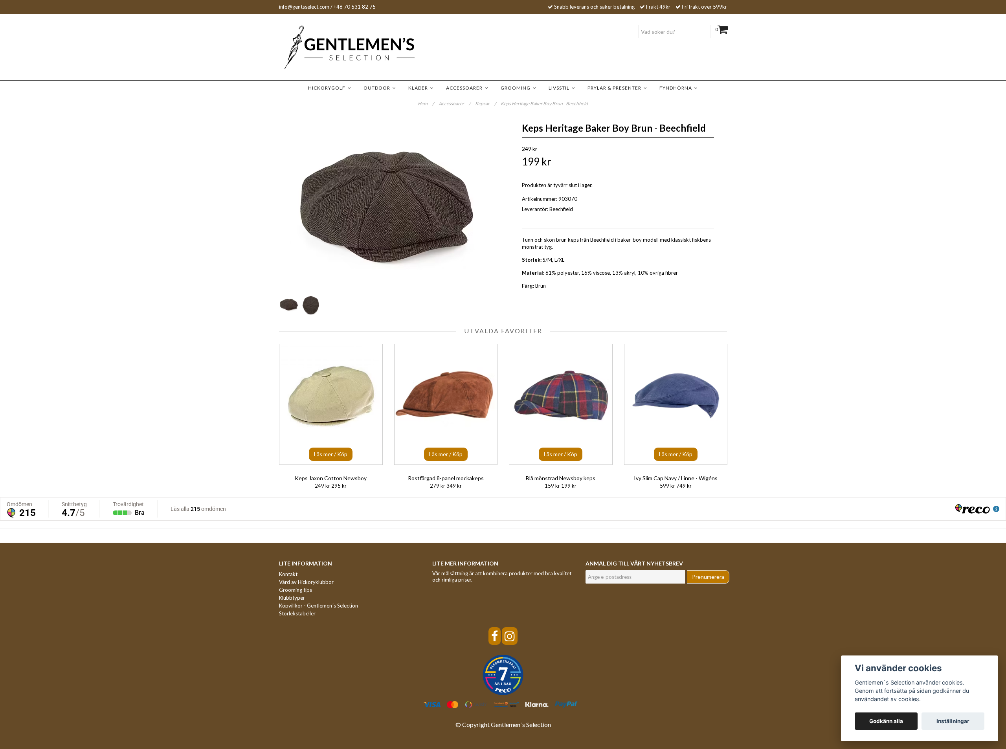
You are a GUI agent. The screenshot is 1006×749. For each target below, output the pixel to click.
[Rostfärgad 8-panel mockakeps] (446, 404)
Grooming (517, 88)
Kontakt (288, 574)
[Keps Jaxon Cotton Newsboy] (331, 404)
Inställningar (952, 721)
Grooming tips (295, 590)
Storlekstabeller (297, 613)
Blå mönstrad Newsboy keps (560, 478)
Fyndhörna (676, 88)
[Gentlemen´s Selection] (338, 47)
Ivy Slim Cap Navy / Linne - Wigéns (676, 478)
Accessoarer (465, 88)
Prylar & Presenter (615, 88)
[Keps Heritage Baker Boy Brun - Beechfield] (388, 206)
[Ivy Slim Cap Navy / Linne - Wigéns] (676, 404)
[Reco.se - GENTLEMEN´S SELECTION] (503, 675)
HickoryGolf (328, 88)
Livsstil (560, 88)
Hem (426, 103)
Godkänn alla (886, 721)
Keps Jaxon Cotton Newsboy (331, 478)
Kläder (419, 88)
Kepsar (485, 103)
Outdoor (378, 88)
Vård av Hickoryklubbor (306, 582)
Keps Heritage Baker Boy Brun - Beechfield (545, 103)
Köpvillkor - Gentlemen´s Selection (318, 605)
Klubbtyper (292, 598)
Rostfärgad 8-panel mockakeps (446, 478)
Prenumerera (708, 576)
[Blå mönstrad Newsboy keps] (561, 404)
